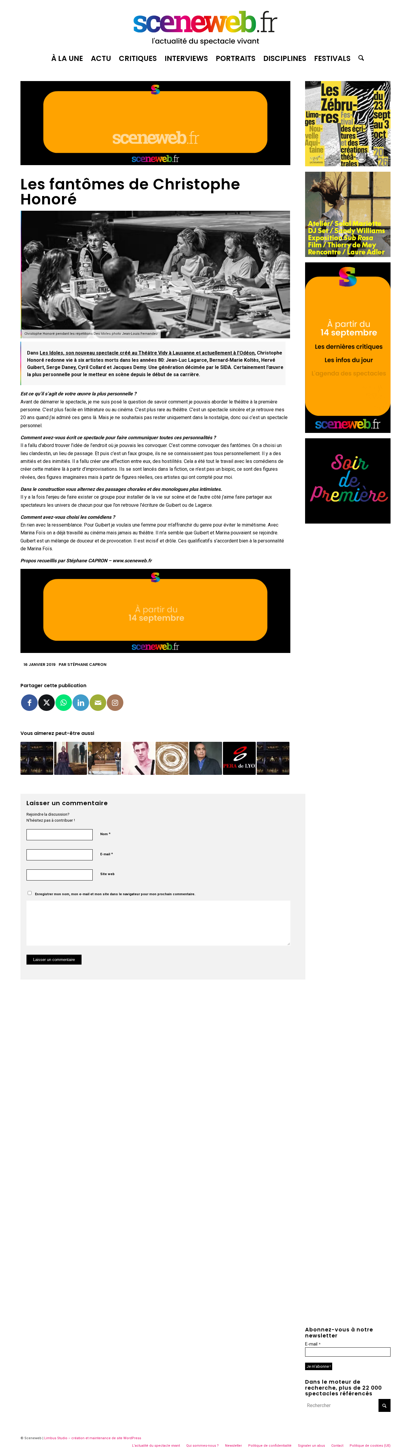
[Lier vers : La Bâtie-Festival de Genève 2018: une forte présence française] (138, 758)
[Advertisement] (348, 619)
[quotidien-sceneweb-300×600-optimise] (348, 431)
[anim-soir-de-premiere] (348, 522)
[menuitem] (67, 58)
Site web (107, 874)
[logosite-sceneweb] (205, 25)
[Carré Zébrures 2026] (348, 165)
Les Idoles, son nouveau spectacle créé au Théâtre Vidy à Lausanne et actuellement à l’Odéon (147, 353)
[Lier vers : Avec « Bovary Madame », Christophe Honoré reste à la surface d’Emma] (70, 758)
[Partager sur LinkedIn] (81, 702)
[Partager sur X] (46, 702)
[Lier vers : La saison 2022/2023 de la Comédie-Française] (172, 758)
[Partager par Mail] (98, 702)
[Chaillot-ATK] (348, 255)
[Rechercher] (359, 58)
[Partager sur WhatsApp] (63, 702)
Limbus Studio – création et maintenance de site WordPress (92, 1438)
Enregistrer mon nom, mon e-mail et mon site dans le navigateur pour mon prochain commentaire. (115, 894)
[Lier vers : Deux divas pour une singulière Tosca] (104, 758)
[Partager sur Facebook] (29, 702)
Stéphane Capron (87, 664)
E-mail (106, 854)
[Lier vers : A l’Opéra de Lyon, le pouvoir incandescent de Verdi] (273, 758)
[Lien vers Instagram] (115, 702)
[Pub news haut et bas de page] (155, 163)
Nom (105, 834)
